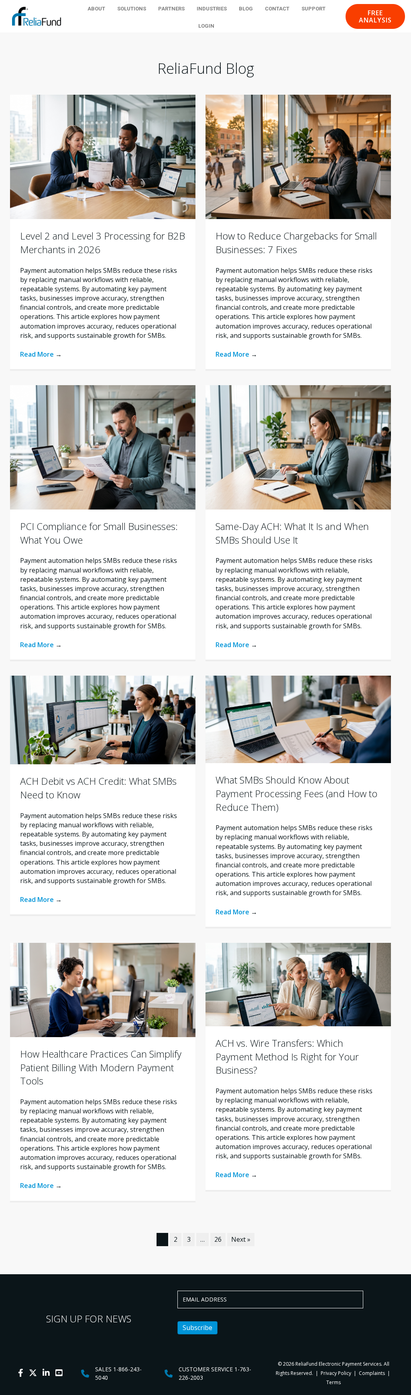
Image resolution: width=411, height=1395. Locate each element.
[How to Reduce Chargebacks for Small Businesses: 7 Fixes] (298, 156)
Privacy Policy (335, 1373)
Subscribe (197, 1327)
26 (218, 1239)
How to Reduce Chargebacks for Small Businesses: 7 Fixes (296, 242)
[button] (375, 16)
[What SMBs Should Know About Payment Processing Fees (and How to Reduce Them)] (298, 718)
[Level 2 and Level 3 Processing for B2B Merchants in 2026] (102, 156)
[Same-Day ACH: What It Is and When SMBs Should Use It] (298, 446)
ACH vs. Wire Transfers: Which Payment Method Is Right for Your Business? (287, 1056)
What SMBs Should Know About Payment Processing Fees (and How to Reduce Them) (296, 793)
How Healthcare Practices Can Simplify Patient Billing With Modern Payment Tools (100, 1067)
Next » (240, 1239)
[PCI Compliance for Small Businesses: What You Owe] (102, 446)
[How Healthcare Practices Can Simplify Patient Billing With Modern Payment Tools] (102, 989)
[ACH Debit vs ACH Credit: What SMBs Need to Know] (102, 719)
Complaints (372, 1373)
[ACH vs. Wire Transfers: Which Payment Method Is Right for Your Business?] (298, 983)
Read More (41, 354)
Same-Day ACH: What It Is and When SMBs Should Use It (292, 533)
